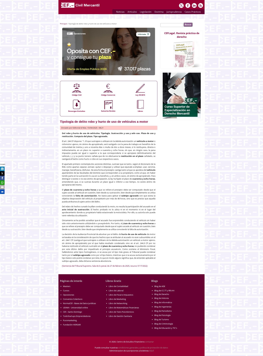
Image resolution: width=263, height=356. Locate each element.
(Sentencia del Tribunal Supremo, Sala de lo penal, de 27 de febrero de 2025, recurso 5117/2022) (104, 265)
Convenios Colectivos (72, 299)
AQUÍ (151, 350)
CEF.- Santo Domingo (72, 311)
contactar (149, 341)
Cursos (66, 290)
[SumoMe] (2, 191)
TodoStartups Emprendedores (77, 316)
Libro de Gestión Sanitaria (120, 316)
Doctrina (158, 12)
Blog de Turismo (161, 319)
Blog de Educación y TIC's (165, 328)
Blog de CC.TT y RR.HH (164, 290)
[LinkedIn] (2, 169)
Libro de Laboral (116, 290)
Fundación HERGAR (72, 324)
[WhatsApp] (2, 182)
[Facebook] (2, 178)
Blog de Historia (161, 298)
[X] (2, 173)
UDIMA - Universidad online (75, 307)
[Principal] (80, 8)
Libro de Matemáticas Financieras (124, 307)
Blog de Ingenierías (162, 306)
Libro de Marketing (117, 299)
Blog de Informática (163, 302)
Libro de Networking (118, 303)
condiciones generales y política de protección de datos (143, 347)
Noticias (120, 11)
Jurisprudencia (173, 12)
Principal (63, 24)
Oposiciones (68, 294)
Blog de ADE (159, 286)
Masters (66, 286)
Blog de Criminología (163, 323)
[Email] (2, 187)
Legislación (144, 12)
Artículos (131, 12)
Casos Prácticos (192, 12)
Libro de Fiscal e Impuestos (121, 294)
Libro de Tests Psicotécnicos (121, 311)
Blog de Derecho (161, 294)
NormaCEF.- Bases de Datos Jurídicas (79, 303)
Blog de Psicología (162, 315)
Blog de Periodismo (163, 311)
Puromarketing (70, 320)
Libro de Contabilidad (118, 286)
